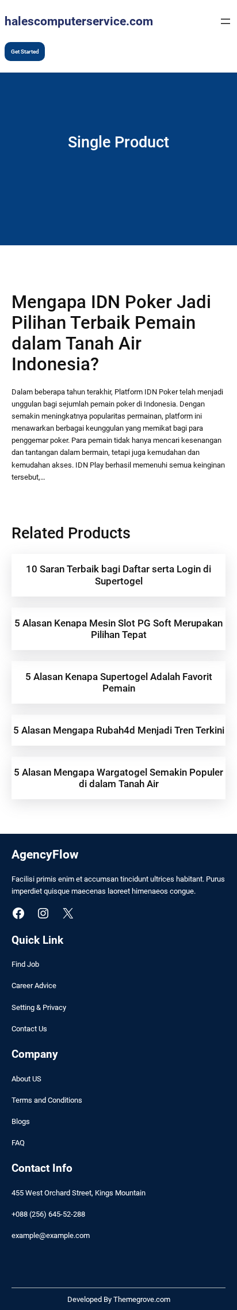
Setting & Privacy (39, 1007)
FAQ (18, 1142)
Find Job (25, 964)
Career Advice (34, 985)
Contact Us (29, 1028)
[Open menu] (225, 21)
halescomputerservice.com (79, 21)
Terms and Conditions (47, 1100)
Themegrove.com (141, 1299)
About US (26, 1078)
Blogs (21, 1121)
